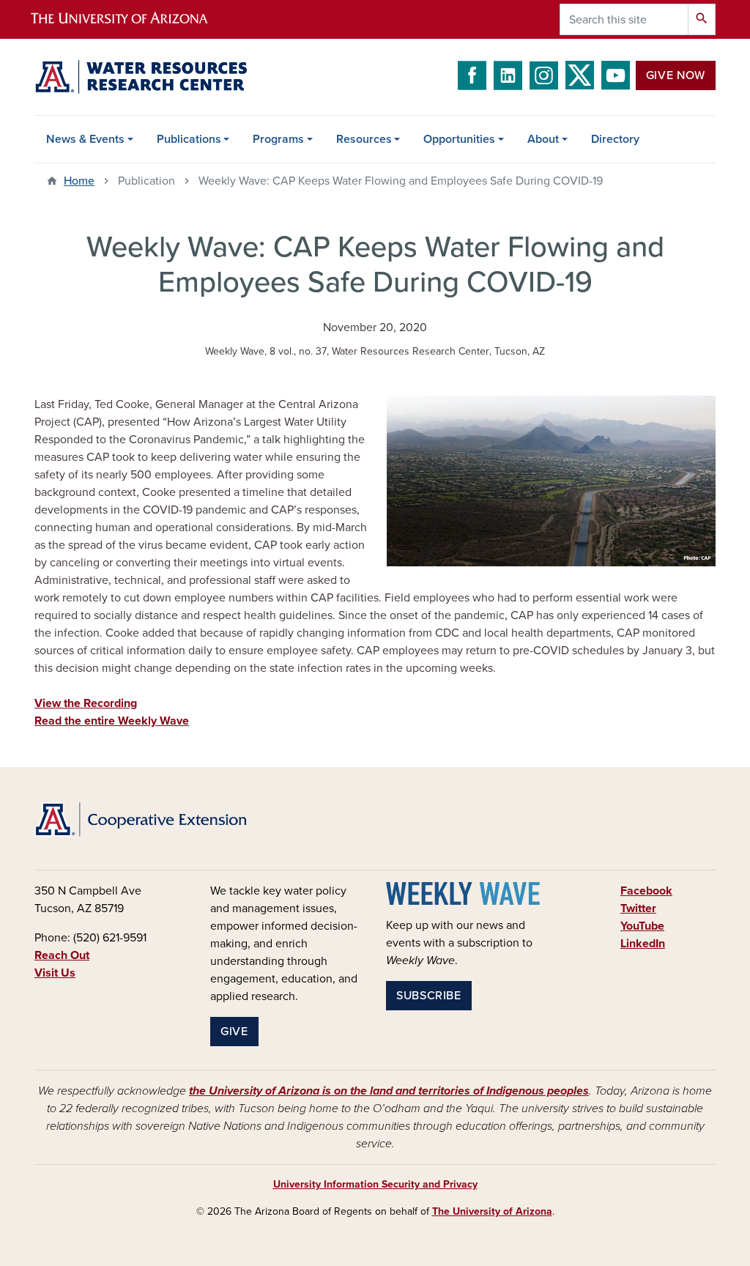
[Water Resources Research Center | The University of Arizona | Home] (140, 77)
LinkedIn (642, 943)
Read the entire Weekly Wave (111, 721)
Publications (189, 139)
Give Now (675, 75)
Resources (364, 139)
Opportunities (459, 139)
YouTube (642, 926)
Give (234, 1031)
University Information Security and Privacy (375, 1184)
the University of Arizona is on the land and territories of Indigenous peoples (389, 1091)
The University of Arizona (492, 1211)
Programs (278, 139)
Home (79, 181)
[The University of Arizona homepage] (131, 19)
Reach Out (61, 955)
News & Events (85, 139)
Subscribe (428, 995)
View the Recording (85, 703)
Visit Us (54, 973)
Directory (615, 139)
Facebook (646, 891)
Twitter (638, 908)
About (543, 139)
